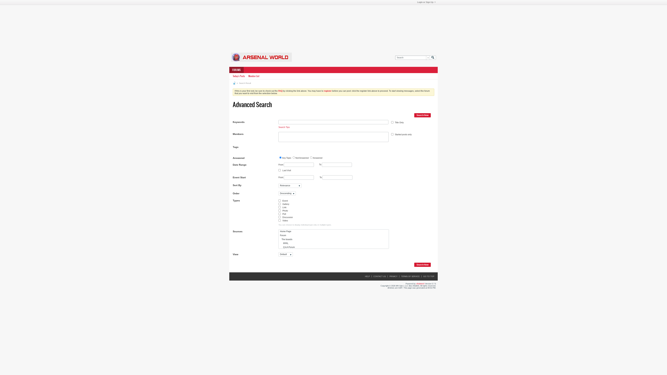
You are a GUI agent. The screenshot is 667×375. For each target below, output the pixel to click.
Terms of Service (410, 276)
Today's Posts (239, 76)
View (235, 254)
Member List (253, 76)
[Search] (433, 58)
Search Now (423, 115)
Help (367, 276)
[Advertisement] (333, 26)
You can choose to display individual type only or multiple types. (305, 225)
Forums (236, 70)
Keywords (239, 122)
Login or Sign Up (425, 2)
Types (236, 200)
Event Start (239, 177)
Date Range (239, 164)
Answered (239, 158)
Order (236, 193)
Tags (235, 147)
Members (238, 134)
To (320, 164)
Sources (237, 231)
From (281, 164)
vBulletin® (420, 284)
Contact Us (379, 276)
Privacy (393, 276)
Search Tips (284, 127)
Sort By (237, 185)
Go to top (428, 276)
